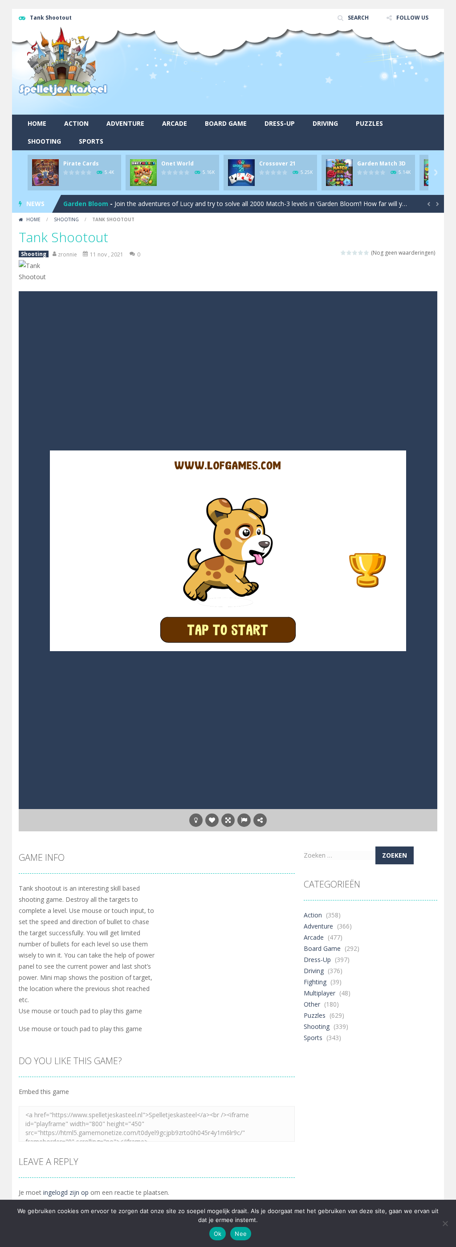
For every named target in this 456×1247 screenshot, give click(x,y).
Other (312, 1004)
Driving (325, 123)
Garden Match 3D (381, 163)
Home (37, 123)
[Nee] (444, 1223)
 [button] (244, 820)
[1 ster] (343, 252)
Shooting (44, 141)
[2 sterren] (349, 252)
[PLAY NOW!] (45, 172)
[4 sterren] (361, 252)
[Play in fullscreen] (228, 820)
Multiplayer (319, 993)
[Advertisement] (275, 91)
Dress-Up (280, 123)
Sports (91, 141)
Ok (218, 1233)
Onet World (177, 163)
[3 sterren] (355, 252)
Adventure (125, 123)
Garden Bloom (85, 203)
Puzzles (369, 123)
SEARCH (358, 17)
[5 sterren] (367, 252)
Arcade (174, 123)
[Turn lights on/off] (196, 820)
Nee (241, 1233)
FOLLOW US (412, 17)
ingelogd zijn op (66, 1192)
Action (76, 123)
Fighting (315, 982)
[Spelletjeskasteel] (63, 61)
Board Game (226, 123)
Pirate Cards (81, 163)
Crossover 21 (277, 163)
